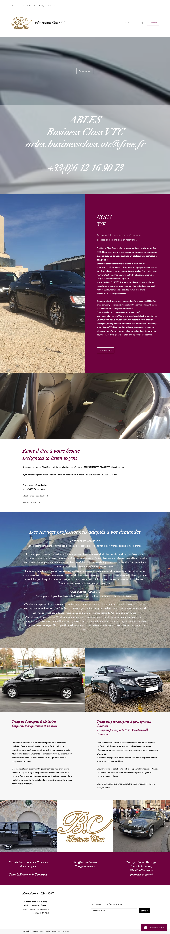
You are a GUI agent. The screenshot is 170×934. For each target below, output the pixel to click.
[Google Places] (142, 22)
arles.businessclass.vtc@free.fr (23, 6)
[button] (85, 71)
